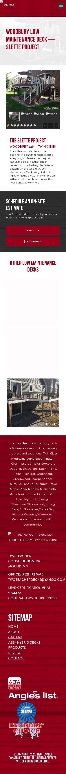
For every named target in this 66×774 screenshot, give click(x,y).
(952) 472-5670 (32, 574)
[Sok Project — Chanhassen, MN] (33, 301)
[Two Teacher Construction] (7, 4)
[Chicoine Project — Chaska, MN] (33, 403)
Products (17, 647)
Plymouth (31, 499)
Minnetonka (17, 494)
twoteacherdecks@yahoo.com (36, 579)
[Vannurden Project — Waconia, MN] (33, 352)
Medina (33, 489)
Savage (44, 499)
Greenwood (21, 479)
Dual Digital (41, 761)
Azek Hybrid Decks (24, 642)
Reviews (15, 653)
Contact (16, 658)
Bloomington (45, 458)
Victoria (17, 514)
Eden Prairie (47, 468)
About (13, 632)
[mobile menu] (61, 5)
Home (13, 626)
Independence (42, 479)
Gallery (15, 637)
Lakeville (14, 484)
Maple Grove (47, 484)
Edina (17, 474)
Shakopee (18, 504)
